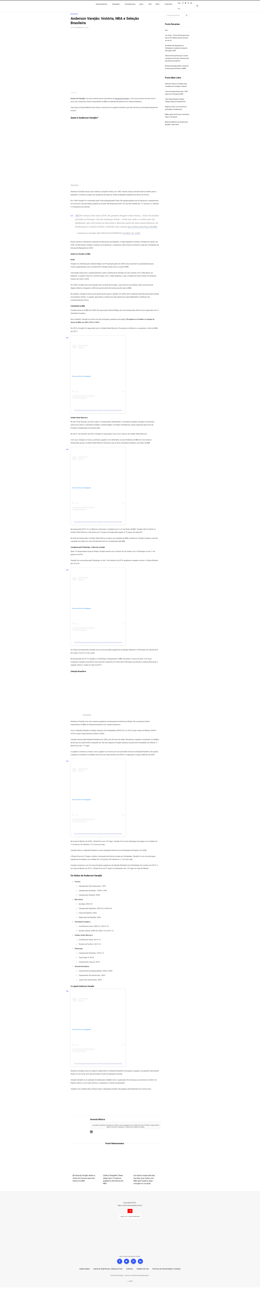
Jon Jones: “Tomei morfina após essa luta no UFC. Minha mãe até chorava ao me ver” (177, 37)
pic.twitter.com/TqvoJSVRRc (142, 226)
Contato (129, 1269)
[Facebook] (119, 1261)
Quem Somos (84, 1269)
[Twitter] (126, 1261)
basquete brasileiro (122, 98)
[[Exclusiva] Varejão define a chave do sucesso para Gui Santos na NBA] (84, 1162)
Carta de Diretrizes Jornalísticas (107, 1269)
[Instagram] (133, 1261)
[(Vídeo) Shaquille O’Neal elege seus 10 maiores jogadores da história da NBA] (114, 1162)
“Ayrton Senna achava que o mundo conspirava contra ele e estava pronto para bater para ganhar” (177, 58)
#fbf (77, 215)
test (166, 30)
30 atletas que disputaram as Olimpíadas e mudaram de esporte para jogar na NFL (176, 48)
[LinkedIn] (140, 1261)
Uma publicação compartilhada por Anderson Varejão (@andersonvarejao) (98, 410)
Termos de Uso (143, 1269)
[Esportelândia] (81, 5)
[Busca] (196, 6)
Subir (130, 1281)
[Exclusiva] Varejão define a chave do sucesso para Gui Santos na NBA (84, 1178)
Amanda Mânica (97, 1119)
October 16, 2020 (131, 233)
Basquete (74, 14)
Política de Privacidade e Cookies (166, 1269)
